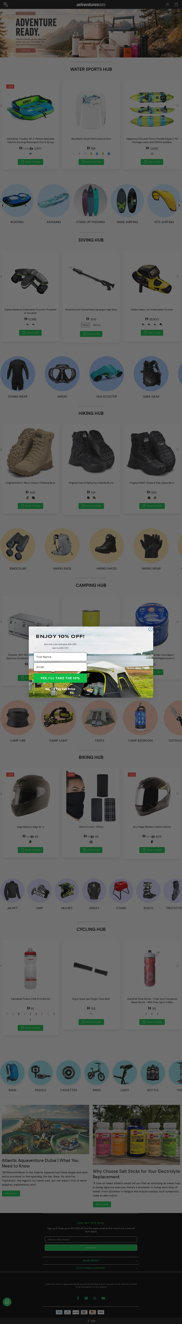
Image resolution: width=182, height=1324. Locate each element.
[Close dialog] (150, 629)
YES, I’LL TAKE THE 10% (60, 678)
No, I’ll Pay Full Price (60, 689)
